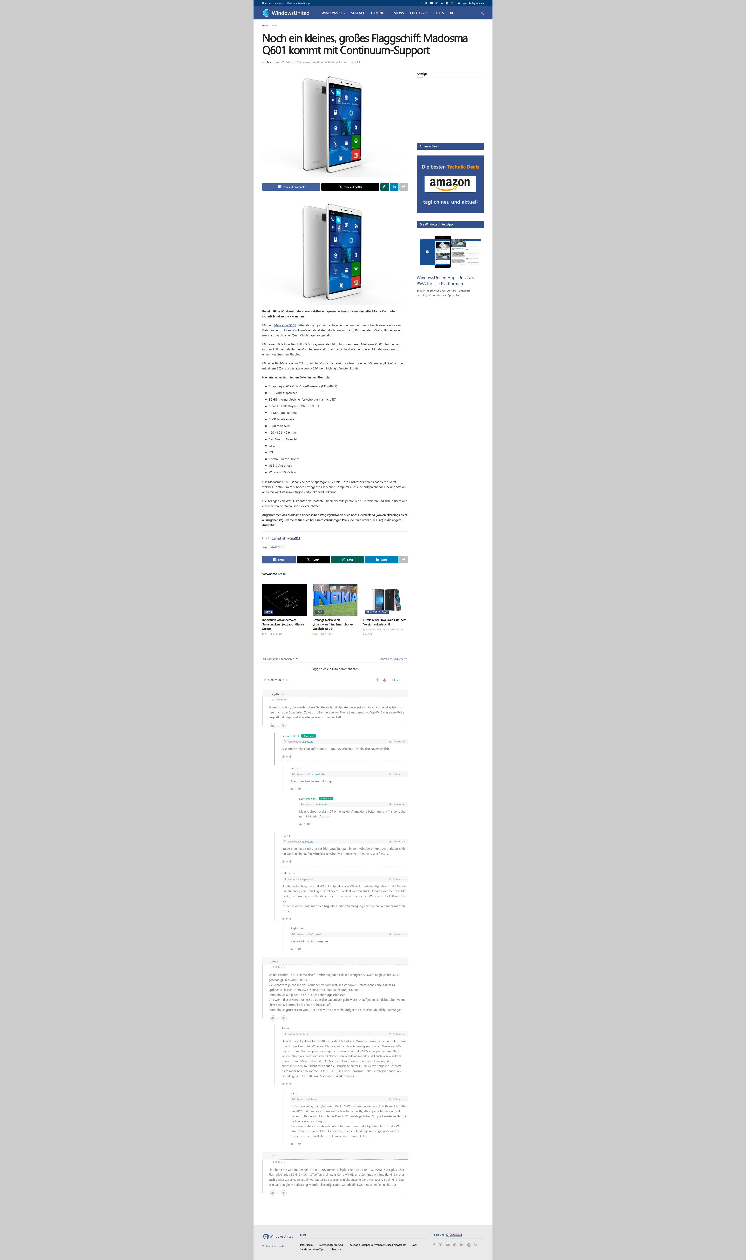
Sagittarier (307, 741)
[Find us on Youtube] (431, 3)
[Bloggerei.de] (454, 1234)
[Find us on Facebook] (421, 3)
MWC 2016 (277, 546)
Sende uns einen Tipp (312, 1249)
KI (451, 13)
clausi (305, 1034)
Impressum (279, 3)
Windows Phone (337, 62)
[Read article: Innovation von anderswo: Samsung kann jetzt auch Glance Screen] (284, 600)
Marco (271, 62)
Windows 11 (332, 13)
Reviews (397, 13)
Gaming (377, 13)
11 (358, 62)
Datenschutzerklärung (298, 3)
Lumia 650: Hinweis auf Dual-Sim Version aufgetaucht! (384, 622)
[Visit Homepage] (287, 13)
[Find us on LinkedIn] (442, 3)
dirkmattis (315, 934)
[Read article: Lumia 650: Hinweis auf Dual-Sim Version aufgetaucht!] (385, 600)
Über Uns (267, 3)
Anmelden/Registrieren (393, 659)
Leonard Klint (317, 774)
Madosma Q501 (285, 325)
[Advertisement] (450, 111)
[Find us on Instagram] (437, 3)
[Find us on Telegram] (447, 3)
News (274, 25)
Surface (358, 13)
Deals (439, 13)
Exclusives (419, 13)
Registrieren (477, 3)
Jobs (414, 1244)
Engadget (278, 538)
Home (265, 25)
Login (463, 3)
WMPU (290, 501)
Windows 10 (320, 62)
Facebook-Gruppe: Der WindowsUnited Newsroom (377, 1244)
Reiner (313, 1099)
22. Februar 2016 (273, 633)
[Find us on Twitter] (426, 3)
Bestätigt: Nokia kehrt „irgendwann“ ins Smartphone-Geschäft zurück (333, 624)
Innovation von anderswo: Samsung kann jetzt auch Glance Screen (283, 624)
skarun (322, 804)
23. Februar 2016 (291, 62)
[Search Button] (482, 12)
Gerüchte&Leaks (377, 612)
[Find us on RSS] (452, 3)
